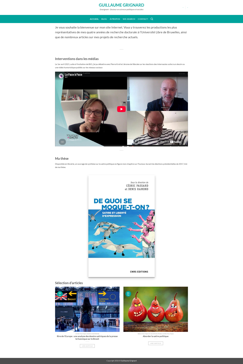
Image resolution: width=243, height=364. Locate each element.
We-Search (129, 19)
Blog (104, 19)
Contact (143, 19)
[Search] (152, 19)
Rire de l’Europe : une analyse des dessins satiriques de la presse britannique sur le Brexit (87, 337)
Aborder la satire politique (156, 336)
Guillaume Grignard (121, 5)
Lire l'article (87, 346)
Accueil (94, 19)
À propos (115, 19)
